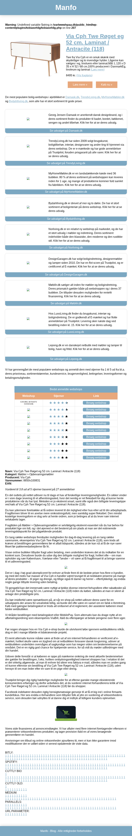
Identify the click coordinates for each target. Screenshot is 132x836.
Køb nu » (106, 84)
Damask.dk (72, 97)
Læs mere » (80, 84)
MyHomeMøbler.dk (112, 97)
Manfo (66, 7)
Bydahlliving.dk (18, 101)
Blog (53, 830)
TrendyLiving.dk (90, 97)
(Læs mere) (97, 69)
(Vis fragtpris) (84, 75)
